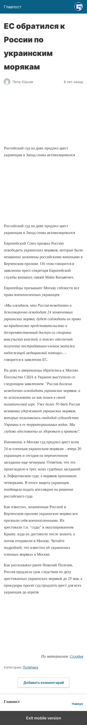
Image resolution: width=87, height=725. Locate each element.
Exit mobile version (43, 718)
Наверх (77, 704)
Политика (30, 667)
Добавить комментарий (43, 682)
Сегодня (76, 656)
